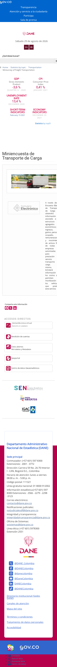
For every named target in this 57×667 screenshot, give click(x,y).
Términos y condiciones (20, 616)
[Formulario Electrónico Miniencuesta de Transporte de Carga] (23, 207)
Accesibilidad (14, 627)
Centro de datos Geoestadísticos (25, 368)
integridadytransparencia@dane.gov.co (28, 517)
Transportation (35, 67)
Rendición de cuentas (20, 336)
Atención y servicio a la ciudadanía (28, 11)
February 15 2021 (17, 115)
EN (26, 47)
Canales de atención (18, 603)
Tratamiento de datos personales (25, 622)
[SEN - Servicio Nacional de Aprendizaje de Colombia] (28, 388)
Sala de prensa (28, 19)
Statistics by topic (18, 67)
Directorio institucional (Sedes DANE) (23, 597)
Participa (28, 15)
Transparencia (28, 7)
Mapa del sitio (14, 608)
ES (31, 47)
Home (5, 67)
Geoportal (15, 358)
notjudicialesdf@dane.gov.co (22, 510)
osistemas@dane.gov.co (20, 524)
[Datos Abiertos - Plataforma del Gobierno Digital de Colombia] (28, 398)
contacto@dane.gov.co (19, 503)
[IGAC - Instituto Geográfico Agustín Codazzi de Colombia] (28, 409)
